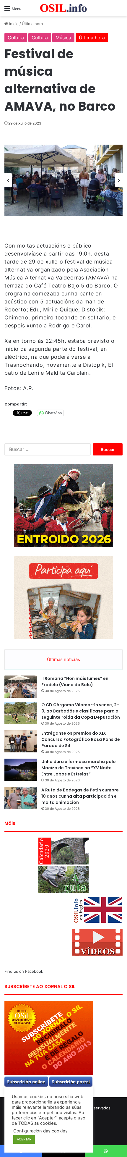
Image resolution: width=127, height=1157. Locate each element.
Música (63, 38)
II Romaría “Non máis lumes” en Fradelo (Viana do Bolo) (74, 682)
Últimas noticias (63, 659)
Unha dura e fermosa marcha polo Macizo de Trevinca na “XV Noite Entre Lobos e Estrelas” (78, 768)
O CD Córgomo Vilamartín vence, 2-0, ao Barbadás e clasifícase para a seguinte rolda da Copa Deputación (80, 711)
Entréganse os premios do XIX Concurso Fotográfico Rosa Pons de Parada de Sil (80, 739)
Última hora (32, 23)
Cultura (16, 38)
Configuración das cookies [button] (40, 1131)
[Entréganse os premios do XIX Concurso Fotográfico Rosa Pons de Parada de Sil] (20, 741)
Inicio (13, 23)
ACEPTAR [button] (24, 1139)
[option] (63, 180)
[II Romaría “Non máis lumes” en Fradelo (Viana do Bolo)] (20, 687)
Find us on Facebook (23, 971)
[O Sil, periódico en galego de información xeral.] (63, 8)
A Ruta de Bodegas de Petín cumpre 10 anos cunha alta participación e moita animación (80, 796)
